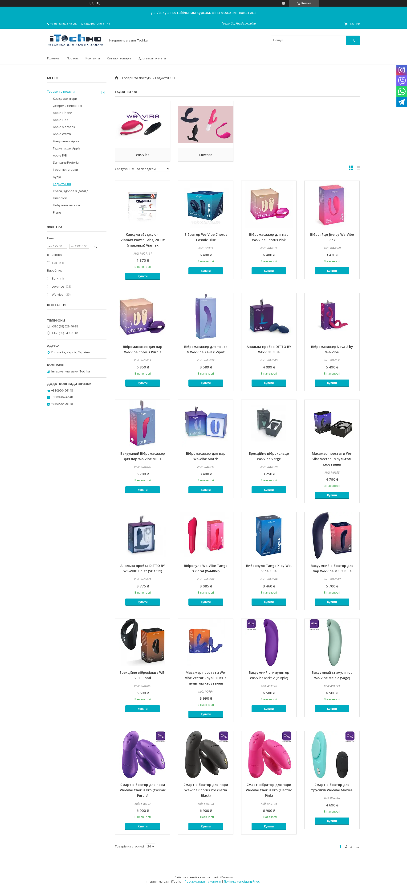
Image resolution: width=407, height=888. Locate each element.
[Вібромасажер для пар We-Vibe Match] (205, 423)
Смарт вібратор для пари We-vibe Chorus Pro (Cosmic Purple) (143, 790)
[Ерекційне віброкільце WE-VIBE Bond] (142, 642)
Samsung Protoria (66, 162)
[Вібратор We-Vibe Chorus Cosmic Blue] (205, 204)
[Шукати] (353, 40)
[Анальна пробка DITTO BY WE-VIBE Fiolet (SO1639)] (142, 535)
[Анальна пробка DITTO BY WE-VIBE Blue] (268, 316)
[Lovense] (205, 124)
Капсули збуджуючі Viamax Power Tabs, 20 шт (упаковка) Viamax (143, 240)
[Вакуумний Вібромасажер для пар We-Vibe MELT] (142, 423)
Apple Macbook (64, 127)
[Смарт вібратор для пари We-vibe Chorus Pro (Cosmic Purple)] (142, 754)
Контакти (92, 58)
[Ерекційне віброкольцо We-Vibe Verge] (268, 423)
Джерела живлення (67, 105)
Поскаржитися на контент (203, 882)
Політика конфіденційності (242, 882)
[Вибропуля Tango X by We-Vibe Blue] (268, 535)
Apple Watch (62, 134)
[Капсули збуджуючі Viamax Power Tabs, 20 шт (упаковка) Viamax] (142, 204)
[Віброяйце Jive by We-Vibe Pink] (332, 204)
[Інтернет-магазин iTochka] (75, 46)
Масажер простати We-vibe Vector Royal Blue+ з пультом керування (205, 678)
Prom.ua (227, 877)
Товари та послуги (136, 78)
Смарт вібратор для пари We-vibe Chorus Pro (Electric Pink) (269, 790)
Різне (57, 212)
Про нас (72, 58)
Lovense (205, 155)
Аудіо (57, 177)
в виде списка (358, 168)
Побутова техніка (66, 205)
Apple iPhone (62, 113)
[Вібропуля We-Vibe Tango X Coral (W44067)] (205, 535)
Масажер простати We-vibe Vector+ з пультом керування (332, 459)
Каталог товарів (119, 58)
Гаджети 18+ (62, 184)
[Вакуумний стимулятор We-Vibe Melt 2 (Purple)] (268, 642)
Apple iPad (60, 120)
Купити (142, 276)
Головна (53, 58)
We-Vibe (142, 155)
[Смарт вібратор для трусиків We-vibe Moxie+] (332, 754)
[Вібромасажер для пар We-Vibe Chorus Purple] (142, 316)
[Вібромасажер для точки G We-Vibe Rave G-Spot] (205, 316)
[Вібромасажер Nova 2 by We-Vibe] (332, 316)
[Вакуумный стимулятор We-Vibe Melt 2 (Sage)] (332, 642)
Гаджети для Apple (67, 148)
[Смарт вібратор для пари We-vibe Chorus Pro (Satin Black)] (205, 754)
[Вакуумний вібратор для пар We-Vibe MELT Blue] (332, 535)
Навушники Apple (66, 141)
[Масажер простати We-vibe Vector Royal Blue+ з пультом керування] (205, 642)
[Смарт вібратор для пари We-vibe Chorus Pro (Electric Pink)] (268, 754)
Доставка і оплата (152, 58)
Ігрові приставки (65, 169)
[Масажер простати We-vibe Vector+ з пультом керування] (332, 423)
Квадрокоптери (65, 98)
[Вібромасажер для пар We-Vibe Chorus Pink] (268, 204)
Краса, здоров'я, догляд (70, 191)
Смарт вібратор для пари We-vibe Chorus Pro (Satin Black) (205, 790)
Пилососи (60, 198)
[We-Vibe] (142, 124)
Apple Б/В (60, 155)
